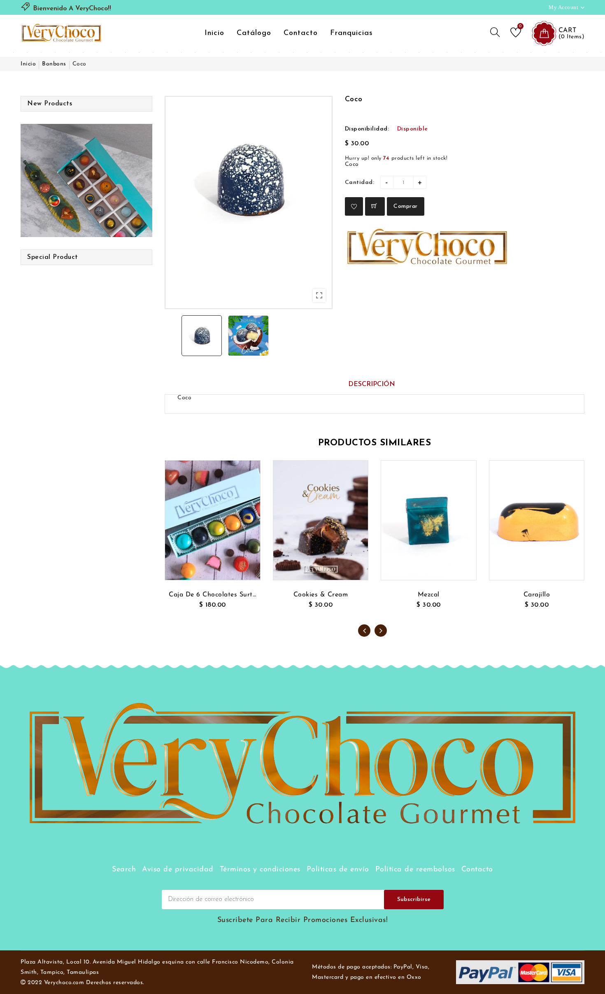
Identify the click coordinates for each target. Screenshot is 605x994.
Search (124, 869)
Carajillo (537, 594)
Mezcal (429, 594)
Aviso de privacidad (178, 869)
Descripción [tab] (371, 384)
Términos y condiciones (260, 869)
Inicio (214, 33)
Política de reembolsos (415, 869)
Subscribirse (413, 899)
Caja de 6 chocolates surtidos (212, 594)
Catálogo (254, 33)
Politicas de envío (338, 869)
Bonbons (54, 64)
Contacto (301, 33)
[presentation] (364, 630)
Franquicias (351, 33)
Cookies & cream (320, 594)
